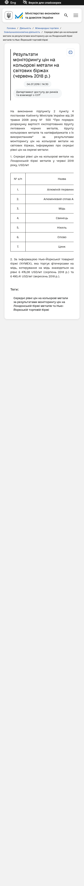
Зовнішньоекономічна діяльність (22, 32)
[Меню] (75, 15)
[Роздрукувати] (70, 52)
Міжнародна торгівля (47, 28)
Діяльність (25, 28)
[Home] (32, 15)
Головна (11, 28)
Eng (13, 2)
